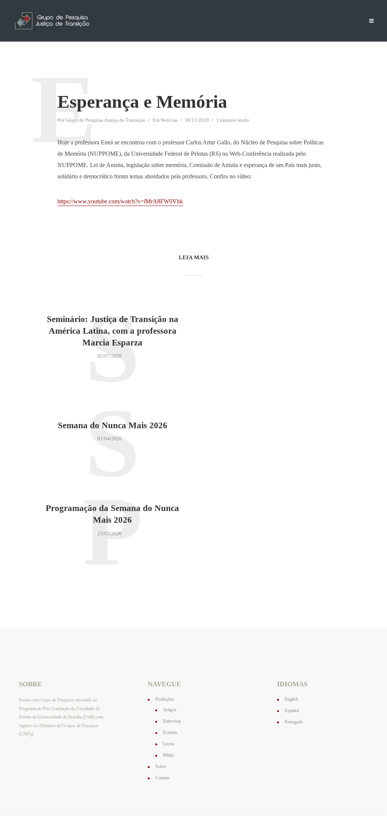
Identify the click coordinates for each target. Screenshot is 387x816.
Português (294, 722)
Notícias (259, 21)
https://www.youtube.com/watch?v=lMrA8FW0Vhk (120, 201)
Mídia (168, 755)
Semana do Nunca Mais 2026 (112, 425)
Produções (225, 21)
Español (292, 710)
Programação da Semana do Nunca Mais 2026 (112, 514)
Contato (315, 21)
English (291, 699)
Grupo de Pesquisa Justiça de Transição (105, 120)
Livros (169, 743)
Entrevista (172, 721)
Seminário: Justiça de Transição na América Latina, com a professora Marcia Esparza (112, 330)
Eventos (170, 732)
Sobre (287, 21)
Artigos (169, 709)
